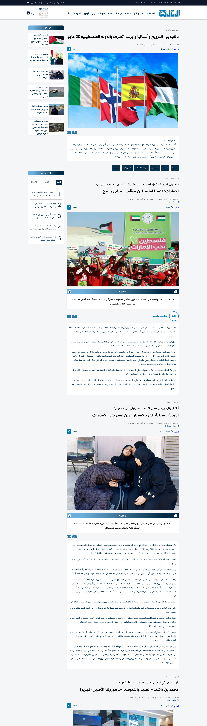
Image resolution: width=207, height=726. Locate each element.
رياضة (119, 13)
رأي (93, 13)
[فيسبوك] (39, 3)
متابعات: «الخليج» (159, 316)
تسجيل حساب (47, 2)
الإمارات (151, 13)
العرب (168, 30)
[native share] (69, 49)
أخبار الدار (169, 178)
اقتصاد (128, 13)
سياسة (116, 168)
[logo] (169, 14)
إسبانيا (174, 168)
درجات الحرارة (138, 2)
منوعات (101, 13)
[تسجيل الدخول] (63, 2)
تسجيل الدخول (58, 2)
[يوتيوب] (28, 3)
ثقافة (110, 13)
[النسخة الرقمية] (43, 13)
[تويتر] (36, 3)
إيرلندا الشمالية (141, 168)
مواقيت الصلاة (148, 2)
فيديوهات (127, 168)
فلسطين (155, 168)
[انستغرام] (32, 3)
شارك (75, 49)
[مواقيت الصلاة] (28, 13)
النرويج (165, 168)
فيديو (86, 13)
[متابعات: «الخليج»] (174, 316)
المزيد (78, 13)
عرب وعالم (139, 13)
